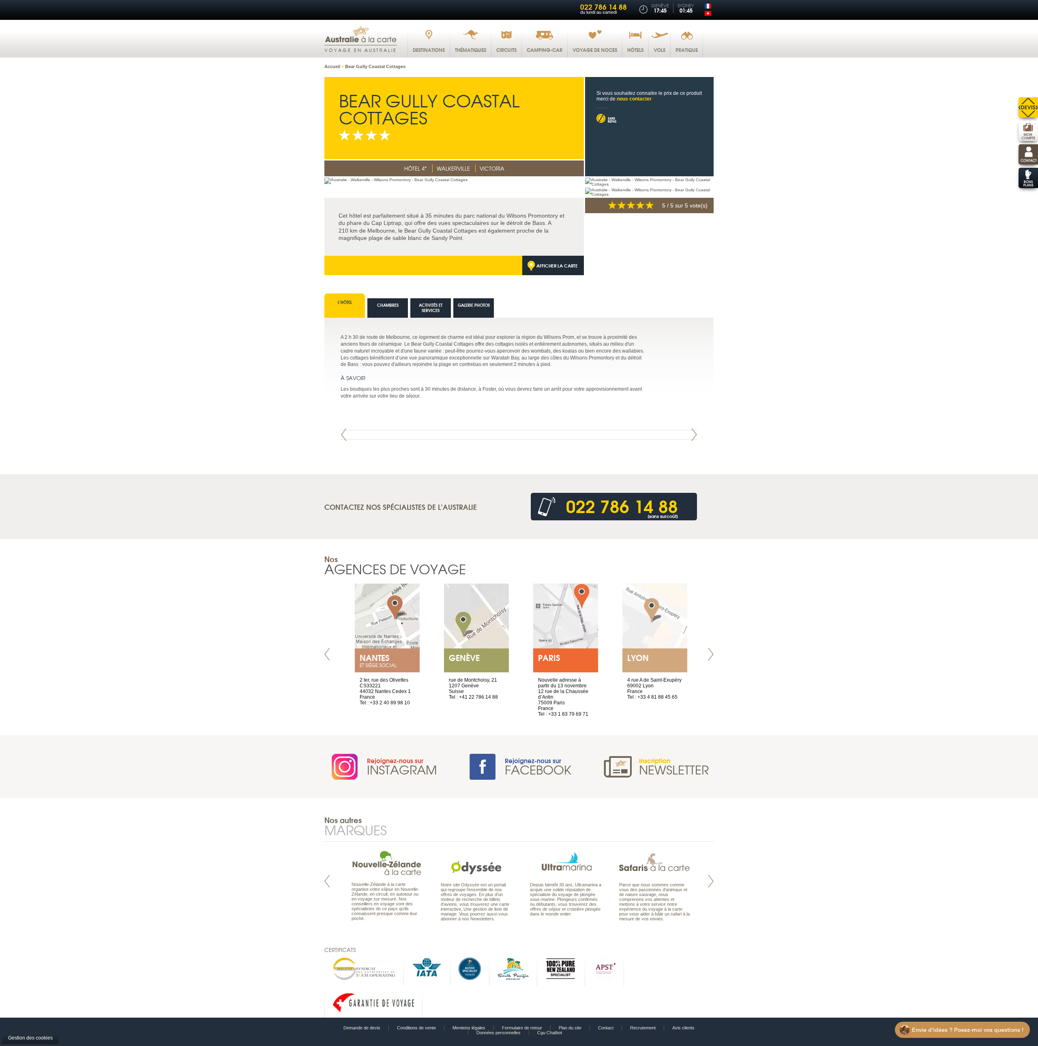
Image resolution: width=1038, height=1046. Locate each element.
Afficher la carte (557, 265)
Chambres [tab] (388, 305)
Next (694, 434)
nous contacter (634, 99)
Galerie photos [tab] (474, 305)
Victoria (492, 168)
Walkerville (453, 168)
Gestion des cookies (30, 1038)
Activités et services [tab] (430, 307)
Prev (344, 434)
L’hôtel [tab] (345, 302)
